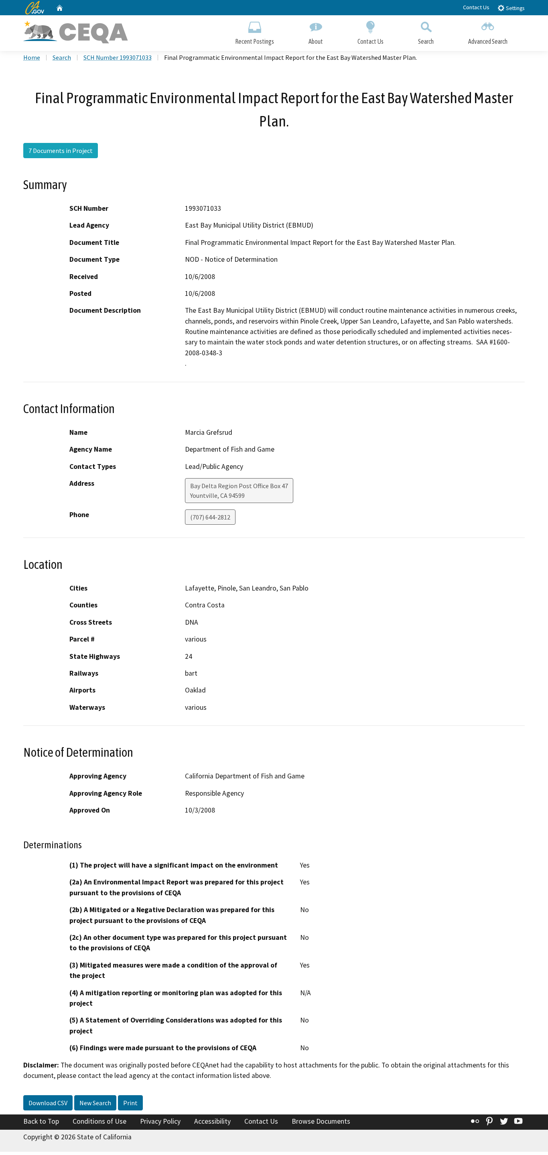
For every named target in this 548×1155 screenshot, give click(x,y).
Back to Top (41, 1121)
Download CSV (47, 1103)
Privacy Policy (160, 1121)
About (316, 41)
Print (130, 1103)
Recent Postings (254, 41)
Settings (514, 8)
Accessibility (212, 1121)
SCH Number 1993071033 (117, 57)
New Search (95, 1103)
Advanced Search (487, 41)
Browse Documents (321, 1121)
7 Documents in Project (60, 151)
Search (426, 41)
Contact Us (476, 7)
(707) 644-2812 (210, 517)
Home (31, 57)
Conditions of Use (99, 1121)
